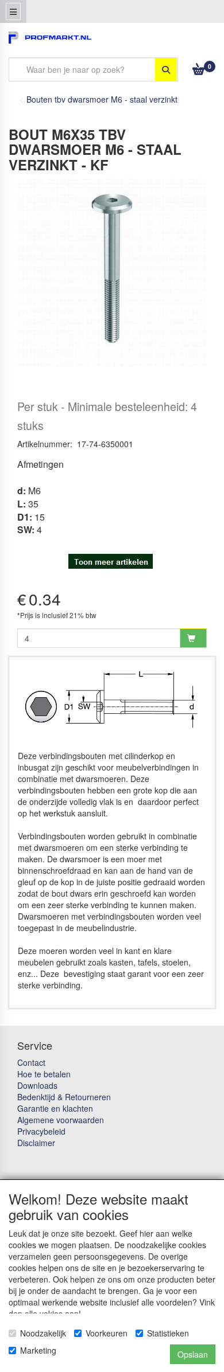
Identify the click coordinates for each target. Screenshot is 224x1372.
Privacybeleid (41, 1131)
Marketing (38, 1350)
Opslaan (192, 1354)
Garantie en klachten (55, 1108)
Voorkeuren (107, 1333)
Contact (31, 1062)
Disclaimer (36, 1142)
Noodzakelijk (43, 1333)
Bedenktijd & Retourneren (64, 1097)
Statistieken (168, 1333)
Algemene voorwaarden (60, 1119)
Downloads (37, 1085)
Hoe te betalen (44, 1074)
